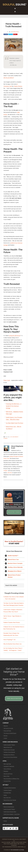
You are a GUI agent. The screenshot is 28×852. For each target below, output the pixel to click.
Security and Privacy (8, 773)
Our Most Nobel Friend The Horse (14, 423)
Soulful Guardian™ (13, 555)
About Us (6, 725)
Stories (5, 438)
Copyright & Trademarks (9, 766)
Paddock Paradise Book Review (11, 622)
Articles (5, 795)
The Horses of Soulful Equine (10, 733)
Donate (5, 820)
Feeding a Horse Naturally (15, 567)
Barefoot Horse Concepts (15, 563)
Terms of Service (7, 768)
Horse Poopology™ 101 (9, 639)
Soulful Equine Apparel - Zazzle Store (12, 814)
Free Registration (14, 698)
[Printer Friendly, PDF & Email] (4, 433)
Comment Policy (7, 781)
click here (9, 472)
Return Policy (6, 776)
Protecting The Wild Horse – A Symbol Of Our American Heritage (13, 406)
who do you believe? (9, 77)
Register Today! (14, 512)
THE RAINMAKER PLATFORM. (17, 849)
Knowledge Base (7, 792)
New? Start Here (7, 797)
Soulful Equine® (15, 4)
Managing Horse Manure (15, 571)
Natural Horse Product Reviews (10, 757)
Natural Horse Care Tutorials (10, 800)
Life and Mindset (14, 436)
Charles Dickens (18, 86)
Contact (5, 738)
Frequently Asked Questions (10, 787)
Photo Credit (7, 380)
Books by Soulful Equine (9, 806)
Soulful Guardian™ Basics (9, 744)
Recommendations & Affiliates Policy (11, 778)
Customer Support (8, 790)
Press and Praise (7, 730)
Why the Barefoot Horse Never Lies (12, 644)
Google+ (6, 470)
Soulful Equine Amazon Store (10, 811)
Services (5, 735)
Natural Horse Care (13, 559)
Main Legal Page (7, 763)
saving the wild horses (14, 335)
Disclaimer (6, 771)
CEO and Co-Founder (8, 728)
